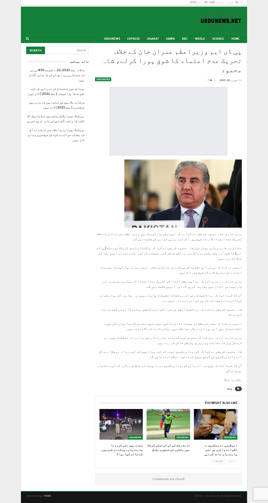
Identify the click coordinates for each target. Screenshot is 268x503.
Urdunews (112, 38)
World (200, 38)
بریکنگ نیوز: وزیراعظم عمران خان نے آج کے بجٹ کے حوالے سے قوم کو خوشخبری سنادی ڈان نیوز (56, 135)
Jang (229, 389)
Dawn (170, 38)
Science (218, 38)
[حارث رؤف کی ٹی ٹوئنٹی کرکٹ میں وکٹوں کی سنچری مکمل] (168, 424)
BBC (185, 38)
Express (133, 38)
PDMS (47, 495)
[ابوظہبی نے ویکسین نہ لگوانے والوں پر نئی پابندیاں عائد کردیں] (215, 424)
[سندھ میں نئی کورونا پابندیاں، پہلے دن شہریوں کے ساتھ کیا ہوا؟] (121, 424)
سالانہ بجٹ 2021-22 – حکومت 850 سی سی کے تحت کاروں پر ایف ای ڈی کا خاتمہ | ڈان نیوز (57, 75)
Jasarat (153, 38)
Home (235, 38)
